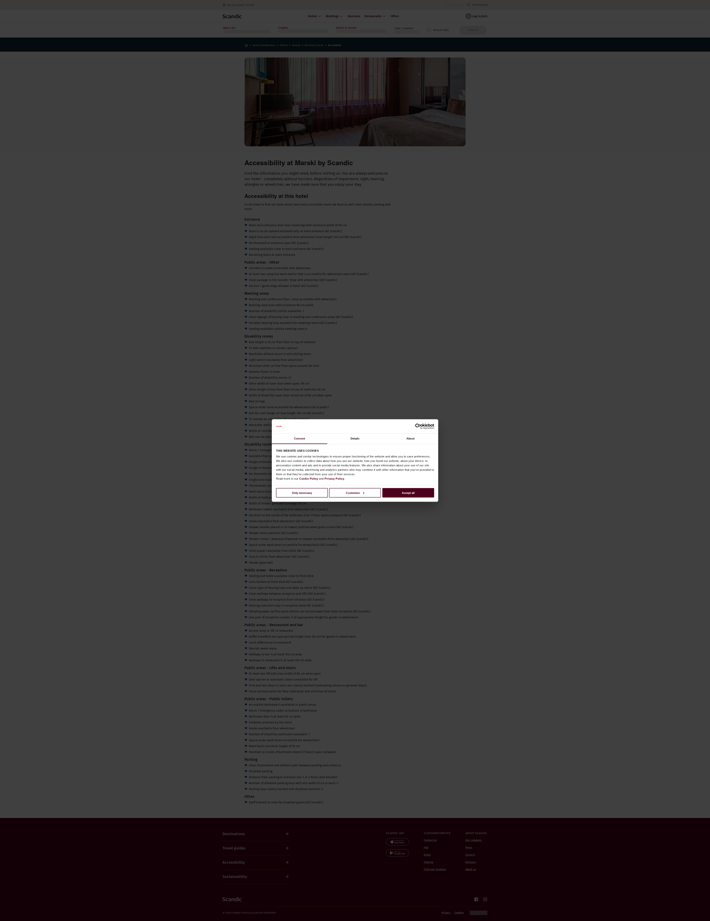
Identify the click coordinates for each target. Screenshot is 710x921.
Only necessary (302, 492)
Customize (353, 492)
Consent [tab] (299, 438)
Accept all (408, 492)
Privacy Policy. (334, 478)
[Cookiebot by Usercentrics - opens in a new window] (418, 426)
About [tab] (410, 438)
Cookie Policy (308, 478)
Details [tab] (355, 438)
